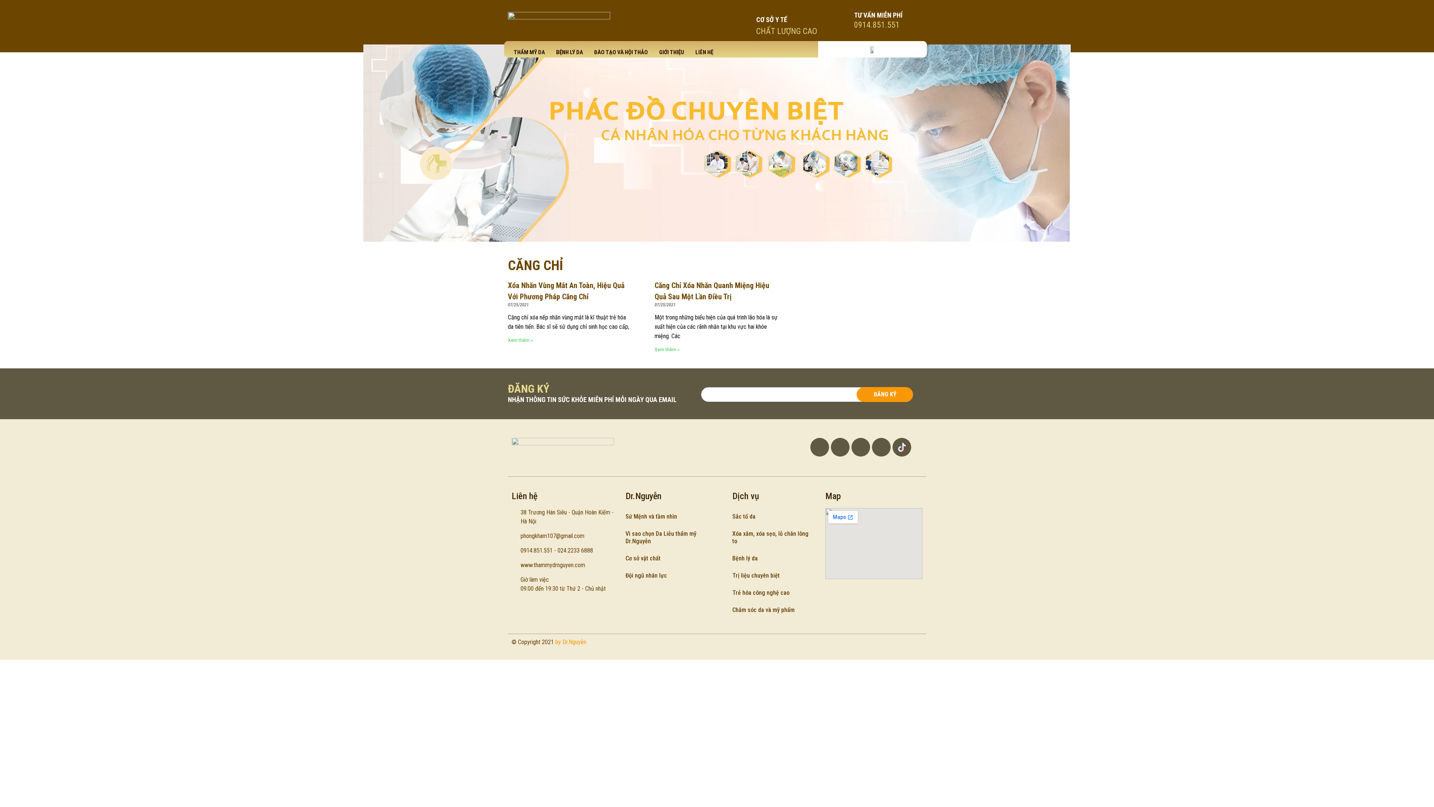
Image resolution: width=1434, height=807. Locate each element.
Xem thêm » (520, 340)
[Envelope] (881, 447)
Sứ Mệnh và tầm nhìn (651, 516)
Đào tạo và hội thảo (621, 52)
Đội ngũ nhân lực (646, 575)
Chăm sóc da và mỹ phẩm (763, 609)
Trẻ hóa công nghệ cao (760, 592)
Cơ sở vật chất (643, 558)
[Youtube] (840, 447)
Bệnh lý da (569, 52)
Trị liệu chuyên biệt (756, 575)
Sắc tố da (743, 516)
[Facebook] (819, 447)
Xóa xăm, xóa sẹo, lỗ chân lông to (770, 537)
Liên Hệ (704, 52)
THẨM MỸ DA (529, 52)
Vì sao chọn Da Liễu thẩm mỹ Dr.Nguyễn (661, 537)
